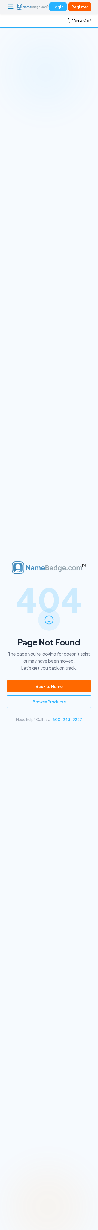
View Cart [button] (82, 20)
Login (58, 6)
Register (80, 6)
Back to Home (49, 686)
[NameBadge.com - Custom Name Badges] (33, 6)
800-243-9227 (67, 719)
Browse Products (49, 701)
